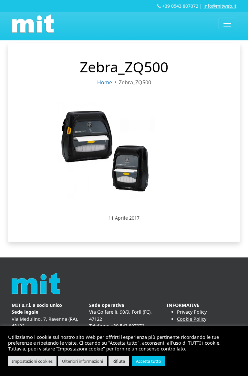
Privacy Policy (192, 312)
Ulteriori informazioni (82, 361)
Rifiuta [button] (118, 361)
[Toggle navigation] (227, 23)
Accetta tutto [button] (148, 361)
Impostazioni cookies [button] (32, 361)
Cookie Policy (191, 319)
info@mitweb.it (219, 6)
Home (104, 82)
